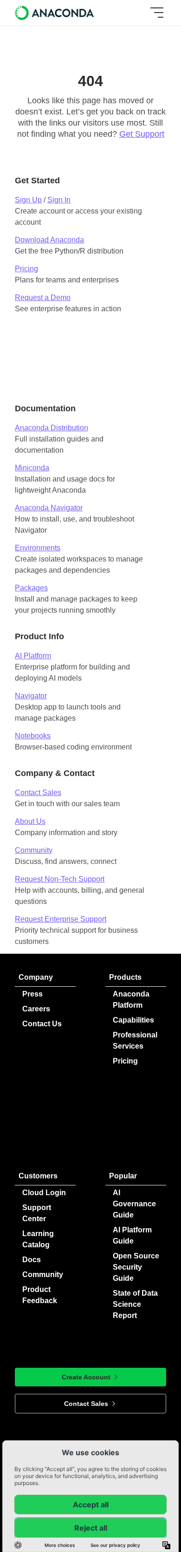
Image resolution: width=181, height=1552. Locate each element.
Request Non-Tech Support (59, 879)
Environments (37, 548)
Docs (31, 1260)
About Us (30, 821)
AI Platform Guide (132, 1235)
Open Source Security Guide (136, 1267)
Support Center (36, 1213)
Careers (36, 1009)
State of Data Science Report (135, 1304)
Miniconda (32, 468)
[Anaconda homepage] (55, 13)
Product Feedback (39, 1294)
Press (32, 994)
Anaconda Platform (131, 999)
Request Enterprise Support (60, 919)
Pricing (26, 269)
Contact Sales (38, 792)
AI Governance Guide (134, 1204)
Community (33, 850)
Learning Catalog (38, 1239)
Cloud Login (44, 1193)
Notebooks (33, 736)
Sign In (59, 200)
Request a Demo (43, 297)
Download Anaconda (49, 240)
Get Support (141, 134)
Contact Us (42, 1024)
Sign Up (28, 200)
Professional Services (135, 1040)
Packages (31, 588)
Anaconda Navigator (49, 508)
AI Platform (33, 656)
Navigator (31, 696)
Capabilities (133, 1020)
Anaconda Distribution (51, 428)
